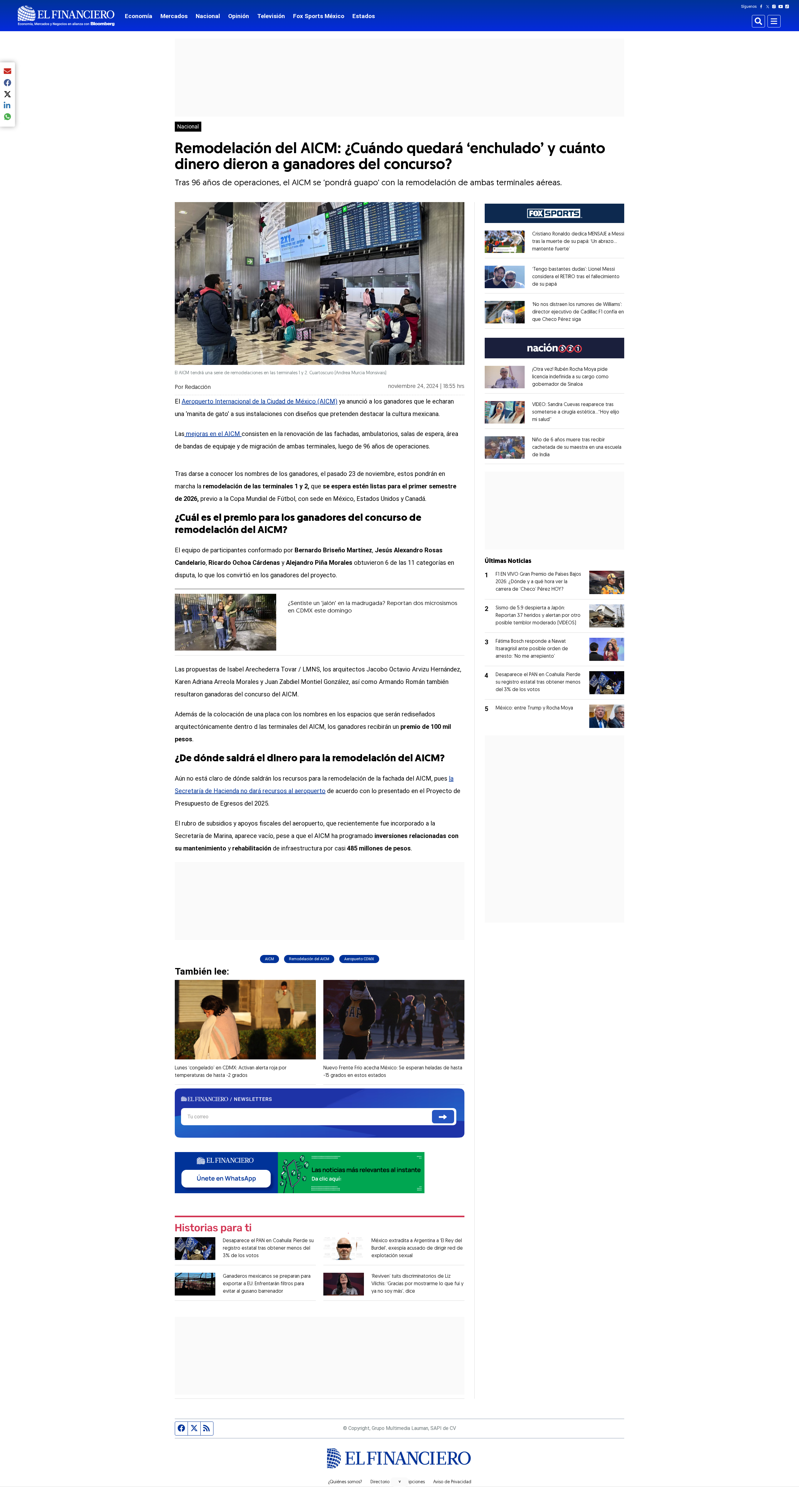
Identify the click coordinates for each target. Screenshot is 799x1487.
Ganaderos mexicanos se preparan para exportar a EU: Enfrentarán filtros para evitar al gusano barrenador (267, 1284)
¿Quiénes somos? (345, 1482)
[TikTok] (788, 6)
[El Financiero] (66, 16)
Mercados (174, 16)
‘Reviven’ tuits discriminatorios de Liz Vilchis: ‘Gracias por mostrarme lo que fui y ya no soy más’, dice (417, 1284)
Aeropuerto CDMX (359, 959)
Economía (138, 16)
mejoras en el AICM (213, 434)
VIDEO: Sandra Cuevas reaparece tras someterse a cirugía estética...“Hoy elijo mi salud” (575, 412)
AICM (269, 959)
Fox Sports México (318, 16)
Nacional (208, 16)
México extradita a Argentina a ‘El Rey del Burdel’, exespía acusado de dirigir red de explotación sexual (417, 1248)
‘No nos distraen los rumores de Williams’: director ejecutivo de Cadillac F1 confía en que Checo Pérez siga (578, 312)
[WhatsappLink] (299, 1172)
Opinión (238, 16)
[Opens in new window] (505, 241)
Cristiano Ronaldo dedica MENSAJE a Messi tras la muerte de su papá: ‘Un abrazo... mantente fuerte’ (578, 242)
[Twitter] (769, 6)
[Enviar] (443, 1116)
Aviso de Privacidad (452, 1482)
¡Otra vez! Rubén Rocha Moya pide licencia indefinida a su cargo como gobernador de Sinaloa (570, 377)
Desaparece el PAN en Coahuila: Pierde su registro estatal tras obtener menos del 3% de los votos (268, 1248)
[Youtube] (782, 6)
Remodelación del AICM (309, 959)
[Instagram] (775, 6)
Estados (363, 16)
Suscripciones (411, 1482)
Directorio (380, 1482)
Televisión (271, 16)
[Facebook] (762, 6)
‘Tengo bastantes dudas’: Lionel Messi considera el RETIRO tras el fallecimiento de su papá (576, 277)
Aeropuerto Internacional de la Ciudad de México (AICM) (259, 401)
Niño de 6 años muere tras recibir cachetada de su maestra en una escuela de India (576, 448)
